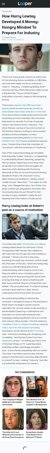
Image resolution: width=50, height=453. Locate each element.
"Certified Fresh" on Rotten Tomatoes (20, 324)
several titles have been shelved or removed (24, 111)
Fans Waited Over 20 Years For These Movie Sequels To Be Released (36, 402)
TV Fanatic (38, 330)
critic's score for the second (15, 327)
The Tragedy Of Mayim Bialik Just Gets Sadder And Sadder (12, 402)
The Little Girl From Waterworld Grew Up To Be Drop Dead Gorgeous (13, 435)
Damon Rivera (10, 38)
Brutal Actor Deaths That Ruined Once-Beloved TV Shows (34, 435)
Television (7, 11)
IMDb (38, 185)
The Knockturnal (30, 244)
